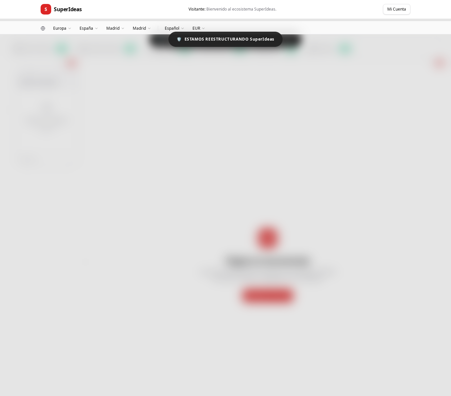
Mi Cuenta (396, 9)
